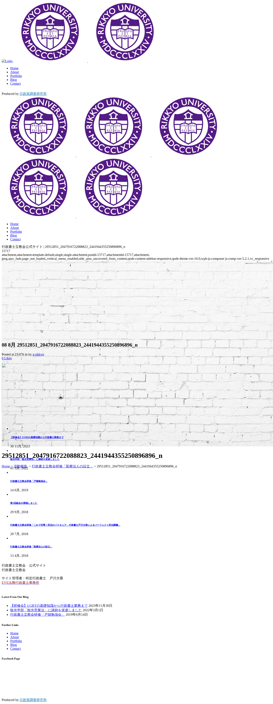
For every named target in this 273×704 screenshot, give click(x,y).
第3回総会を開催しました (23, 503)
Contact (15, 648)
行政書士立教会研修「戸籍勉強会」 (29, 481)
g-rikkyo (38, 354)
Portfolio (16, 641)
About (14, 637)
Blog (13, 645)
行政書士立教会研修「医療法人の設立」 (62, 466)
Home (6, 466)
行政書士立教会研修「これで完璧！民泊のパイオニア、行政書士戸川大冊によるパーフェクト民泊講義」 (65, 525)
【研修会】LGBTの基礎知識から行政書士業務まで (37, 437)
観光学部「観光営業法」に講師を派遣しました (35, 459)
